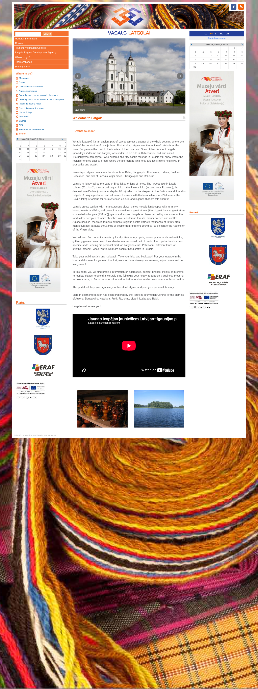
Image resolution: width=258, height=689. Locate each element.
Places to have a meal (30, 103)
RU (221, 33)
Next (180, 76)
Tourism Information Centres (30, 47)
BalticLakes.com (217, 38)
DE (227, 33)
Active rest (24, 116)
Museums (24, 78)
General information (26, 38)
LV (206, 33)
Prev (78, 76)
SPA (21, 125)
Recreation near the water (31, 108)
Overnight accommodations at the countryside (41, 99)
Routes (19, 43)
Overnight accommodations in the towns (38, 95)
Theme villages (23, 62)
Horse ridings (25, 112)
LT (216, 33)
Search (22, 133)
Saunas (22, 121)
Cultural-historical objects (31, 86)
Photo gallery (22, 66)
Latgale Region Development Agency (35, 52)
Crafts (22, 82)
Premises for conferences (31, 129)
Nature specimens (28, 91)
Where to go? (22, 57)
